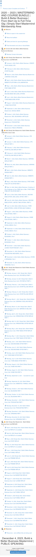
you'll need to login (25, 550)
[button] (1, 1)
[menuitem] (1, 4)
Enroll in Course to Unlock (18, 552)
